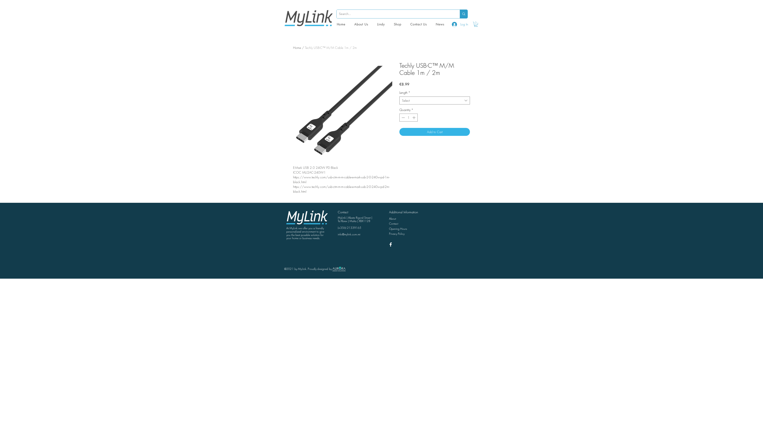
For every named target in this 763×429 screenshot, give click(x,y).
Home (297, 47)
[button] (397, 24)
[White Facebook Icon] (390, 244)
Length (404, 92)
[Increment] (414, 117)
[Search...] (464, 14)
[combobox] (434, 100)
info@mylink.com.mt (349, 234)
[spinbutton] (409, 117)
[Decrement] (403, 117)
